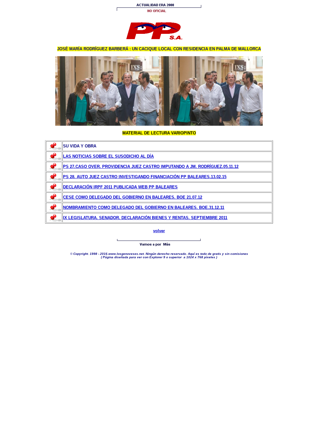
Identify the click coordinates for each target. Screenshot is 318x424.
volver (159, 230)
